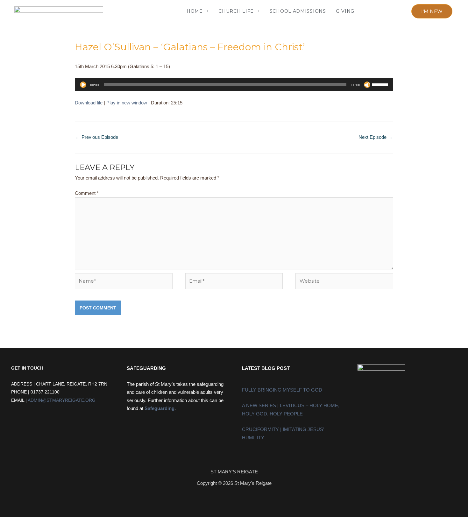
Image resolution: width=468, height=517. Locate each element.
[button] (122, 11)
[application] (234, 84)
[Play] (83, 84)
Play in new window (126, 102)
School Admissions (298, 11)
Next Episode (375, 137)
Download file (89, 102)
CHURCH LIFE (236, 11)
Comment (87, 193)
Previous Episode (96, 137)
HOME (195, 11)
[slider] (381, 84)
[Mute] (367, 84)
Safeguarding (159, 408)
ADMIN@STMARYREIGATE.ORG (62, 400)
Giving (345, 11)
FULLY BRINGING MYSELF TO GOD (282, 390)
